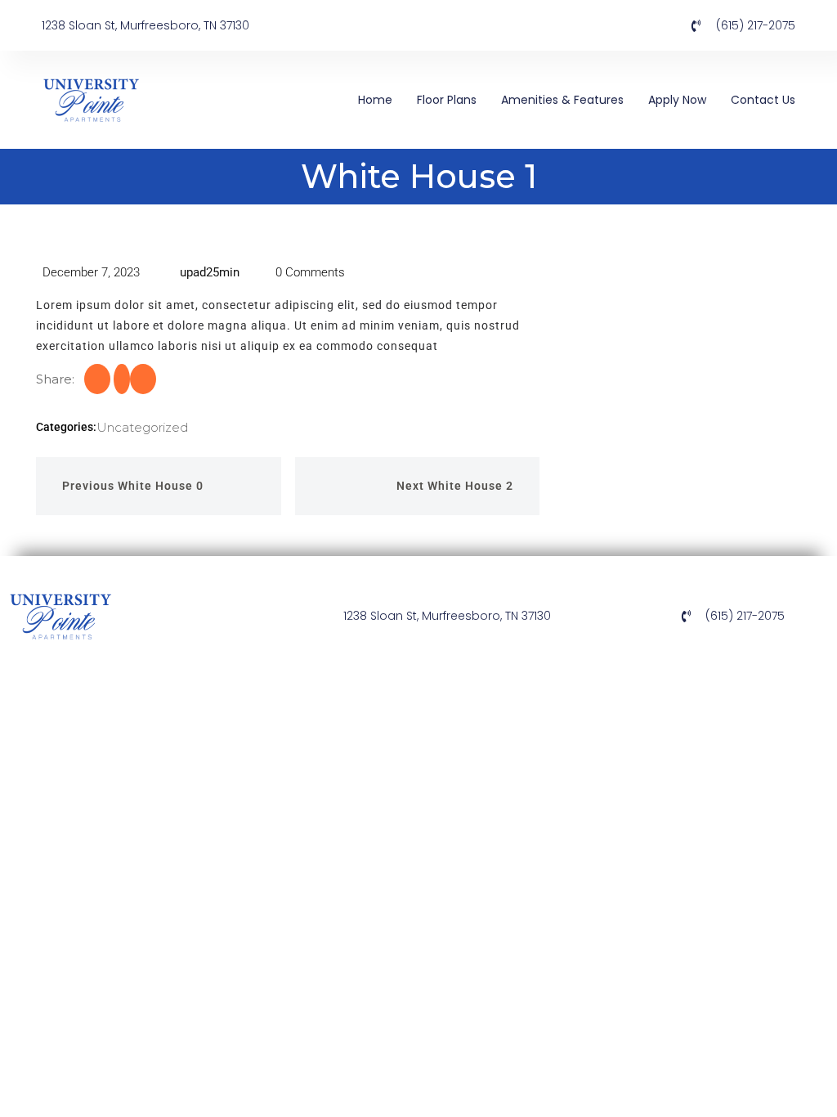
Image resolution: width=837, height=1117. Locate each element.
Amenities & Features (562, 100)
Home (375, 100)
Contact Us (763, 100)
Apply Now (677, 100)
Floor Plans (447, 100)
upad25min (208, 272)
